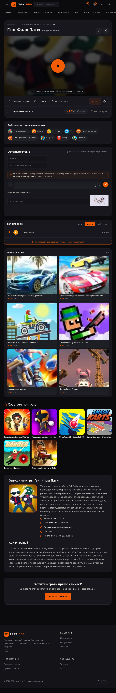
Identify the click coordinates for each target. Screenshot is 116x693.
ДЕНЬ (80, 224)
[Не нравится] (105, 101)
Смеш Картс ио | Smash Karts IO (99, 437)
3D (71, 131)
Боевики (81, 137)
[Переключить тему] (102, 4)
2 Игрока (56, 131)
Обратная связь (12, 664)
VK (61, 668)
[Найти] (37, 4)
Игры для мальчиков (30, 24)
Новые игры (66, 638)
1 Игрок (49, 137)
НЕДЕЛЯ (90, 224)
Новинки (35, 12)
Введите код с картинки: (18, 192)
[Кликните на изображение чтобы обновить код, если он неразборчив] (99, 201)
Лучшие (64, 646)
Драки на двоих (89, 131)
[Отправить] (106, 184)
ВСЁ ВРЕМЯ (102, 224)
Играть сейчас (59, 596)
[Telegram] (97, 681)
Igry (25, 4)
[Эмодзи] (95, 185)
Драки (40, 131)
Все (105, 252)
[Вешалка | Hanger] (17, 453)
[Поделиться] (106, 31)
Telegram (64, 664)
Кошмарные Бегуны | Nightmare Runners (16, 437)
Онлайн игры (12, 24)
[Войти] (109, 4)
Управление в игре (21, 111)
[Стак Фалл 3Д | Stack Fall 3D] (72, 422)
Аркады (96, 12)
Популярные (21, 12)
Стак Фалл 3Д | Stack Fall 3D (71, 437)
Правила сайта (11, 668)
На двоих (48, 12)
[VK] (104, 681)
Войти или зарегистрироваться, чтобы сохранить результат (58, 242)
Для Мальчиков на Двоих (25, 137)
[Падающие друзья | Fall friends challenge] (44, 422)
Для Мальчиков (20, 131)
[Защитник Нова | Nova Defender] (44, 453)
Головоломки (63, 12)
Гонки (75, 12)
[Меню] (7, 4)
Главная (7, 12)
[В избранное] (99, 31)
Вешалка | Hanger (12, 468)
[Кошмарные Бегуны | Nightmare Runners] (17, 422)
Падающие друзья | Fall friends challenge (44, 437)
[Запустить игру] (58, 66)
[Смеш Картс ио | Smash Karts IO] (99, 422)
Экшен (86, 12)
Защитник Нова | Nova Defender (44, 468)
